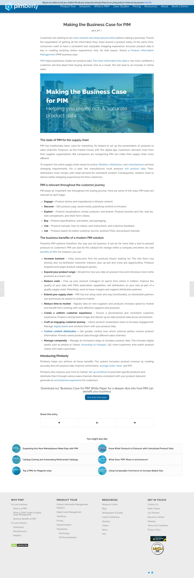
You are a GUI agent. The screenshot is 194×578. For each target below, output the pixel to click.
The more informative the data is (111, 60)
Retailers (104, 164)
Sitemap (152, 521)
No (150, 2)
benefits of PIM (48, 251)
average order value (111, 365)
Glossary (106, 521)
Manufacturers (20, 531)
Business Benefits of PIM (24, 519)
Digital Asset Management (69, 512)
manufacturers (136, 164)
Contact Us (153, 504)
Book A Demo (154, 508)
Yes (146, 2)
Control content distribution (60, 331)
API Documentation (68, 537)
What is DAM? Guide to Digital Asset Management (27, 514)
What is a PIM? (20, 508)
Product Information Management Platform (72, 506)
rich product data (134, 168)
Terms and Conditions (158, 525)
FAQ (104, 534)
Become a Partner (156, 517)
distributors (116, 164)
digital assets (61, 326)
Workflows (61, 516)
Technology (64, 533)
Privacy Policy (154, 530)
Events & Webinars (111, 517)
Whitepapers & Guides (112, 513)
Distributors (18, 527)
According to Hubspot (93, 344)
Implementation (64, 525)
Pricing (60, 521)
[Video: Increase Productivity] (2, 289)
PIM (42, 60)
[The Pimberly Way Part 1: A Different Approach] (192, 289)
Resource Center (110, 504)
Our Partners (153, 513)
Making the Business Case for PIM (97, 24)
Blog (104, 508)
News (104, 530)
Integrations (62, 529)
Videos (105, 525)
